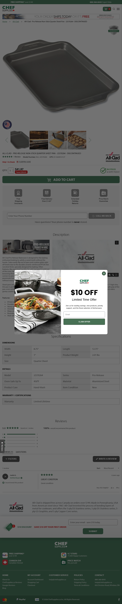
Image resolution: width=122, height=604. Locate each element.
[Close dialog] (104, 273)
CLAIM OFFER (84, 322)
